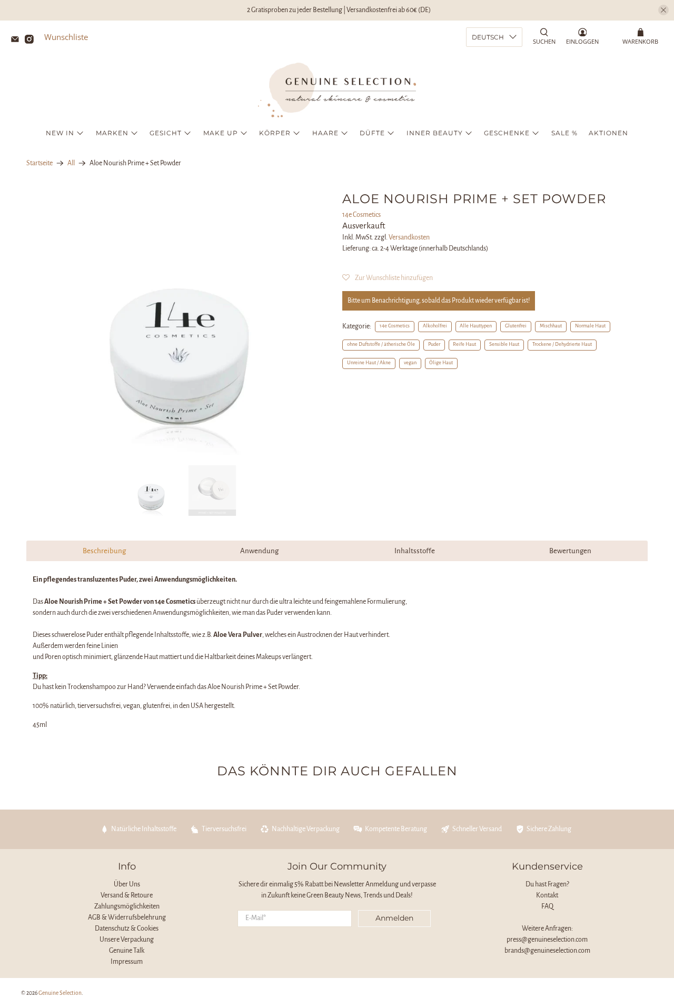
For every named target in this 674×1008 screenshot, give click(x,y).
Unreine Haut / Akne (369, 362)
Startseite (39, 163)
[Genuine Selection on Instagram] (32, 40)
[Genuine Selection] (337, 90)
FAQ (547, 906)
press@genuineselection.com (547, 939)
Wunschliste (66, 37)
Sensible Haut (504, 344)
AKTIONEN (608, 133)
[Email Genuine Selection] (18, 40)
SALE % (564, 133)
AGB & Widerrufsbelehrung (127, 917)
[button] (387, 278)
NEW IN (60, 133)
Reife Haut (464, 344)
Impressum (127, 961)
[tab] (104, 551)
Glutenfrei (516, 325)
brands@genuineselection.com (547, 950)
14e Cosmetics (361, 214)
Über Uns (127, 884)
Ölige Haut (441, 362)
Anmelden (394, 918)
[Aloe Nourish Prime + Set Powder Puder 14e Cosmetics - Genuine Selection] (179, 323)
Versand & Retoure (127, 895)
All (71, 163)
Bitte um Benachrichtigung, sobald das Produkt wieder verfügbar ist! (439, 300)
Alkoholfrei (435, 325)
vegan (410, 362)
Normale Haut (590, 325)
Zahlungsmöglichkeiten (127, 906)
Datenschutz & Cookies (126, 928)
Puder (434, 344)
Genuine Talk (126, 950)
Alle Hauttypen (476, 325)
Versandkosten (409, 237)
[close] (663, 10)
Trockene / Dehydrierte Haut (562, 344)
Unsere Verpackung (127, 939)
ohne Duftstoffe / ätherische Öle (381, 344)
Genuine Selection (60, 993)
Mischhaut (551, 325)
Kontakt (547, 895)
